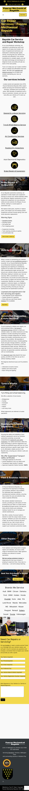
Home (3, 36)
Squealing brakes (7, 220)
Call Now (9, 579)
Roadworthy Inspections (14, 148)
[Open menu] (3, 15)
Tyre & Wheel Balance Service (14, 125)
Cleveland (11, 752)
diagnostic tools (8, 355)
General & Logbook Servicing (14, 113)
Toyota (12, 614)
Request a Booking (18, 579)
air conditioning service (19, 261)
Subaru (22, 610)
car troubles (6, 645)
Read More (4, 304)
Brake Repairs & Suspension (14, 171)
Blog (23, 789)
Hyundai (7, 599)
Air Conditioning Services (14, 136)
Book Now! (22, 14)
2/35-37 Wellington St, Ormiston (16, 1)
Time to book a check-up (8, 236)
